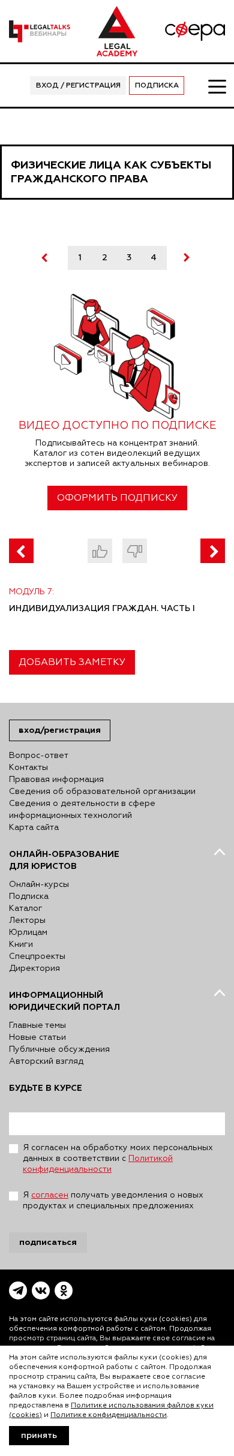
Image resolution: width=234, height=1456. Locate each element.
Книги (21, 944)
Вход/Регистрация (60, 730)
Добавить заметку (72, 662)
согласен (49, 1195)
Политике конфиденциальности (108, 1415)
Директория (34, 968)
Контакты (28, 767)
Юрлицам (28, 932)
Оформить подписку (117, 498)
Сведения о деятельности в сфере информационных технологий (82, 809)
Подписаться (48, 1242)
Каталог (26, 908)
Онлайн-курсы (39, 884)
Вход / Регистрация (78, 85)
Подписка (157, 85)
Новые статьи (37, 1037)
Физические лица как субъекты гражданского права (111, 172)
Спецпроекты (37, 956)
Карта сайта (34, 827)
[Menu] (216, 86)
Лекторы (27, 920)
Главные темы (37, 1025)
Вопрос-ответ (38, 755)
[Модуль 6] (21, 551)
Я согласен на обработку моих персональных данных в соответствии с (118, 1159)
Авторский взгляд (46, 1061)
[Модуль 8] (212, 551)
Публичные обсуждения (59, 1049)
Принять (39, 1435)
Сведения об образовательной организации (102, 791)
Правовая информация (56, 779)
